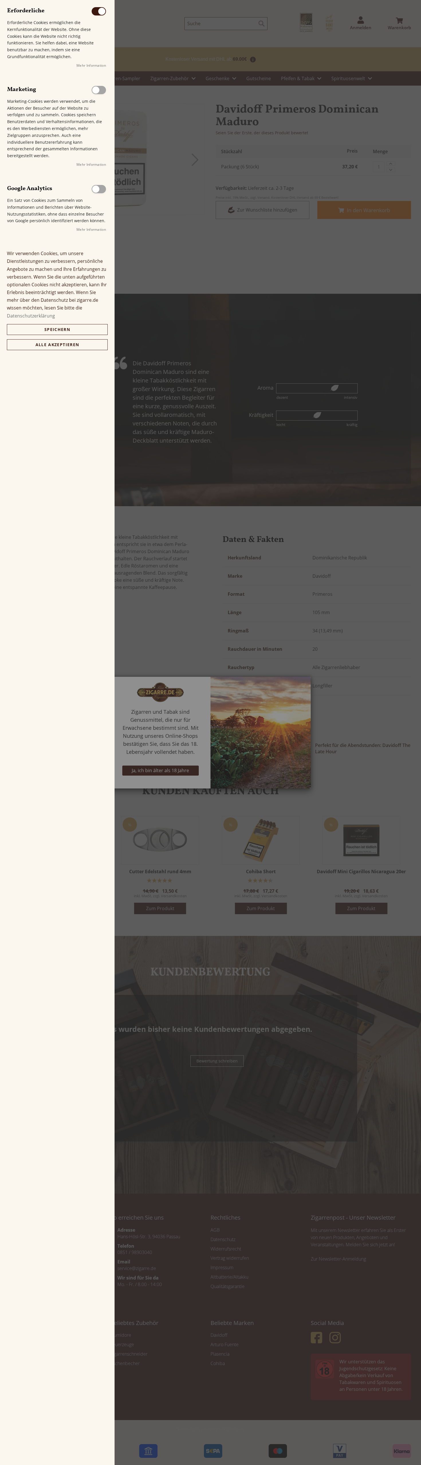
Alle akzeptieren (57, 344)
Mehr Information (91, 65)
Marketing (99, 90)
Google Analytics (99, 189)
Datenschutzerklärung (31, 316)
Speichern (57, 329)
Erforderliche (99, 11)
